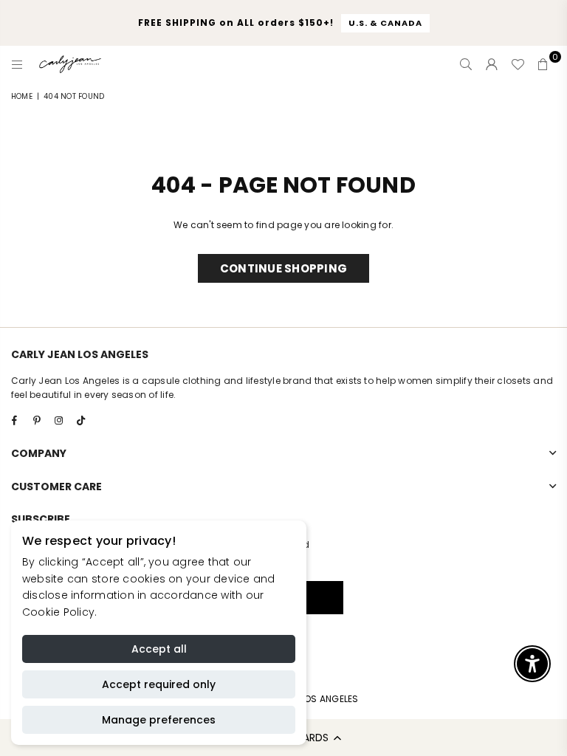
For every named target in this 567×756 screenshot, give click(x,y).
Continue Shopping (283, 268)
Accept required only (159, 684)
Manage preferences (159, 719)
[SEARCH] (465, 64)
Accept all (159, 649)
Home (21, 96)
